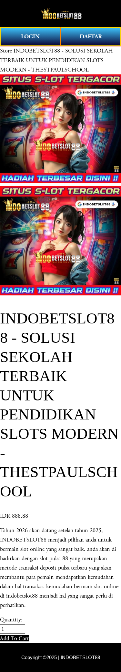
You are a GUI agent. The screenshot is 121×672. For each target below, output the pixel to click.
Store (6, 50)
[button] (14, 638)
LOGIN (30, 36)
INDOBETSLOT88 (23, 539)
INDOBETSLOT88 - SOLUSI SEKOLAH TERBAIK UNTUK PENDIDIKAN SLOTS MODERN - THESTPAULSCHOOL (56, 60)
